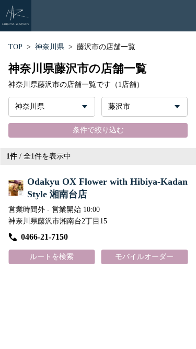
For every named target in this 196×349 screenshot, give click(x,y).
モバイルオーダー (144, 257)
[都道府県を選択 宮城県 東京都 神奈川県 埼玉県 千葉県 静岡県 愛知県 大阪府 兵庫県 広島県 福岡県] (51, 107)
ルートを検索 (52, 257)
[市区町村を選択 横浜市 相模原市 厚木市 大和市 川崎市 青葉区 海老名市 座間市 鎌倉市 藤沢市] (144, 107)
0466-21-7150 (44, 236)
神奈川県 (49, 47)
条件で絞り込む (98, 130)
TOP (15, 47)
